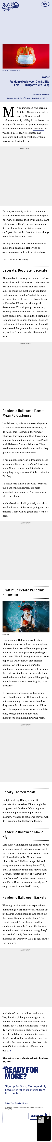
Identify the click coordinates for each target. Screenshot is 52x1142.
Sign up (35, 1115)
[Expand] (40, 1118)
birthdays (38, 128)
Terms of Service (37, 1107)
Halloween (8, 120)
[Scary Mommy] (10, 6)
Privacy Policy (8, 1109)
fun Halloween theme (29, 821)
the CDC (7, 220)
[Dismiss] (48, 1118)
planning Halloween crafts (22, 640)
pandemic (20, 248)
